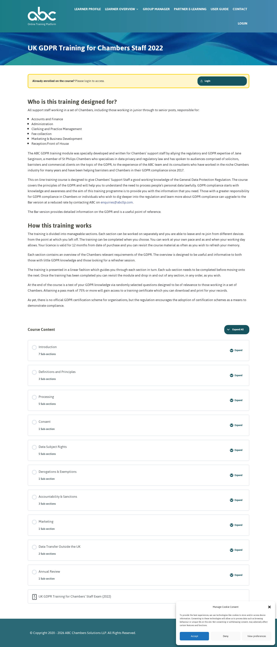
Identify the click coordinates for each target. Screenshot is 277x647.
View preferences (256, 636)
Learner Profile (87, 9)
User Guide (220, 9)
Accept (194, 636)
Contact (240, 9)
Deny (225, 636)
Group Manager (156, 9)
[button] (269, 607)
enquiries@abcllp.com (117, 202)
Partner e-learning (190, 9)
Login (242, 23)
